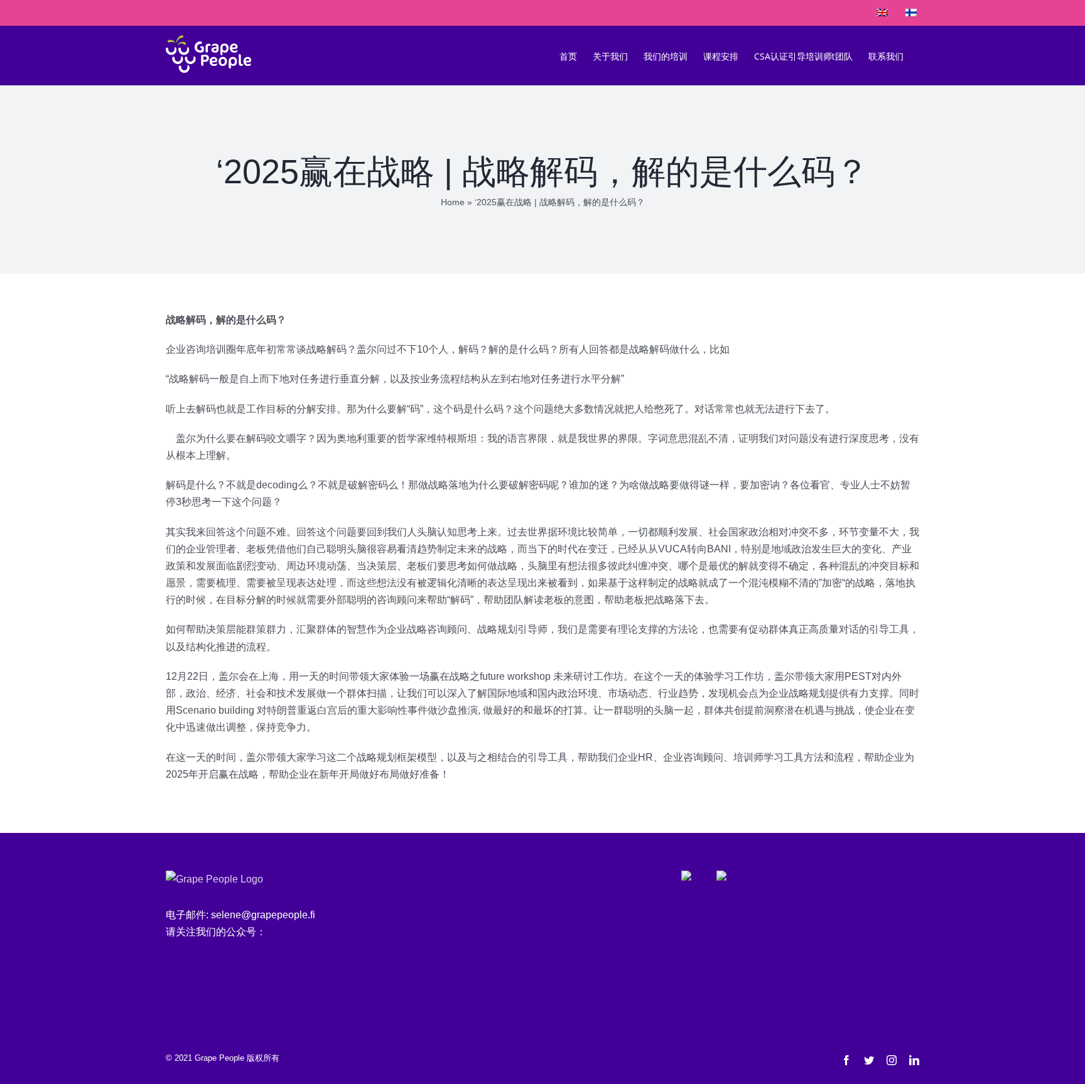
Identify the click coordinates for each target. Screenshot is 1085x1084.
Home (453, 202)
